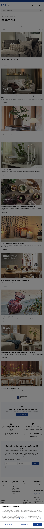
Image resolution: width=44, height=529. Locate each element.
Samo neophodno (24, 524)
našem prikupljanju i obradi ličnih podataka (27, 518)
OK (37, 524)
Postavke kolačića (8, 524)
